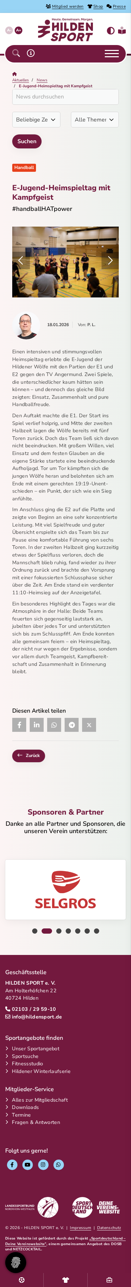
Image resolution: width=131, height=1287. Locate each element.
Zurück (33, 755)
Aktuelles (20, 80)
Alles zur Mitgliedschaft (40, 1099)
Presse (119, 6)
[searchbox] (65, 97)
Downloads (25, 1107)
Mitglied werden (68, 6)
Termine (21, 1114)
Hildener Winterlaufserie (41, 1071)
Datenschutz (109, 1227)
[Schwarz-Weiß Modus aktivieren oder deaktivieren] (111, 31)
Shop (98, 6)
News (42, 80)
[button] (16, 53)
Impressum (80, 1227)
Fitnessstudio (27, 1063)
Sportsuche (25, 1056)
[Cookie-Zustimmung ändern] (15, 1262)
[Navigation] (109, 54)
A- (9, 30)
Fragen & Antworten (36, 1122)
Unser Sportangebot (35, 1048)
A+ (18, 30)
